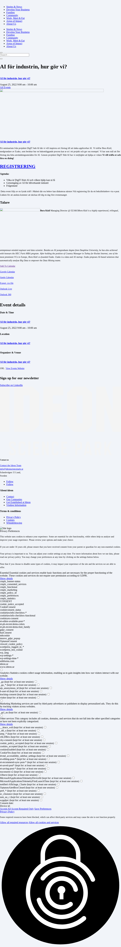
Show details (6, 578)
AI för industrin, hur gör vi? (15, 78)
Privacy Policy (7, 811)
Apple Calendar (7, 277)
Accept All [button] (5, 808)
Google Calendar (7, 271)
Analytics (4, 673)
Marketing (5, 703)
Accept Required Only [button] (22, 808)
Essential (4, 572)
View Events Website (15, 368)
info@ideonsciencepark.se (11, 469)
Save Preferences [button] (42, 808)
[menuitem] (14, 6)
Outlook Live (6, 289)
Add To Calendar (7, 266)
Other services (7, 718)
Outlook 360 (5, 294)
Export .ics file (6, 283)
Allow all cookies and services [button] (44, 822)
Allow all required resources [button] (14, 822)
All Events (5, 87)
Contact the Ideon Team (10, 465)
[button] (60, 885)
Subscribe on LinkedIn (11, 385)
